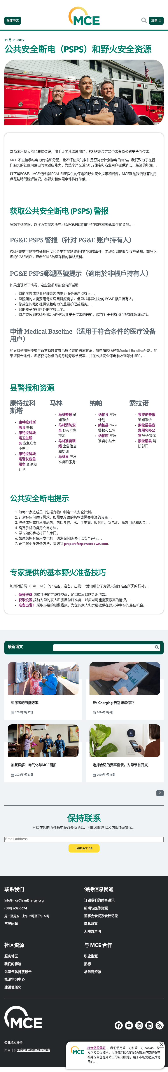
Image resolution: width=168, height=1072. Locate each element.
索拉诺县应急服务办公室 (146, 431)
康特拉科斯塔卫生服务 (27, 438)
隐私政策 (91, 924)
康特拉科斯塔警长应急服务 (27, 459)
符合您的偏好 (96, 1048)
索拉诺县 (145, 441)
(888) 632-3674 (15, 908)
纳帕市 (103, 436)
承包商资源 (93, 972)
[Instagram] (139, 1025)
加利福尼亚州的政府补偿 (33, 1050)
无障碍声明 (92, 932)
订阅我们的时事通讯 (99, 900)
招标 (87, 964)
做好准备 (25, 595)
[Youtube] (129, 1025)
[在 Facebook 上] (119, 1025)
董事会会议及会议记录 (101, 916)
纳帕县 (103, 415)
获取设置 (25, 600)
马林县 (63, 457)
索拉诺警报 (146, 415)
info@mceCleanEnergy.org (24, 900)
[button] (161, 1045)
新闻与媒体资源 (96, 908)
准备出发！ (27, 605)
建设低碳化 (12, 987)
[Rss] (160, 1025)
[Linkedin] (149, 1025)
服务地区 (11, 956)
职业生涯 (91, 956)
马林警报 (65, 415)
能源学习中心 (14, 980)
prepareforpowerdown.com (86, 544)
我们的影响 (12, 964)
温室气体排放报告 (18, 972)
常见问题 (11, 924)
